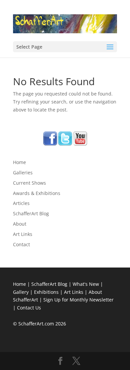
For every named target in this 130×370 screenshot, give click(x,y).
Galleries (23, 172)
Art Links (22, 234)
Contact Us (29, 307)
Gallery (21, 292)
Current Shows (29, 183)
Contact (21, 244)
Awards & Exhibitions (36, 193)
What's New (86, 284)
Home (19, 162)
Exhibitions (46, 292)
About (19, 224)
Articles (21, 203)
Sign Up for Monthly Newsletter (78, 299)
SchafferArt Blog (31, 213)
